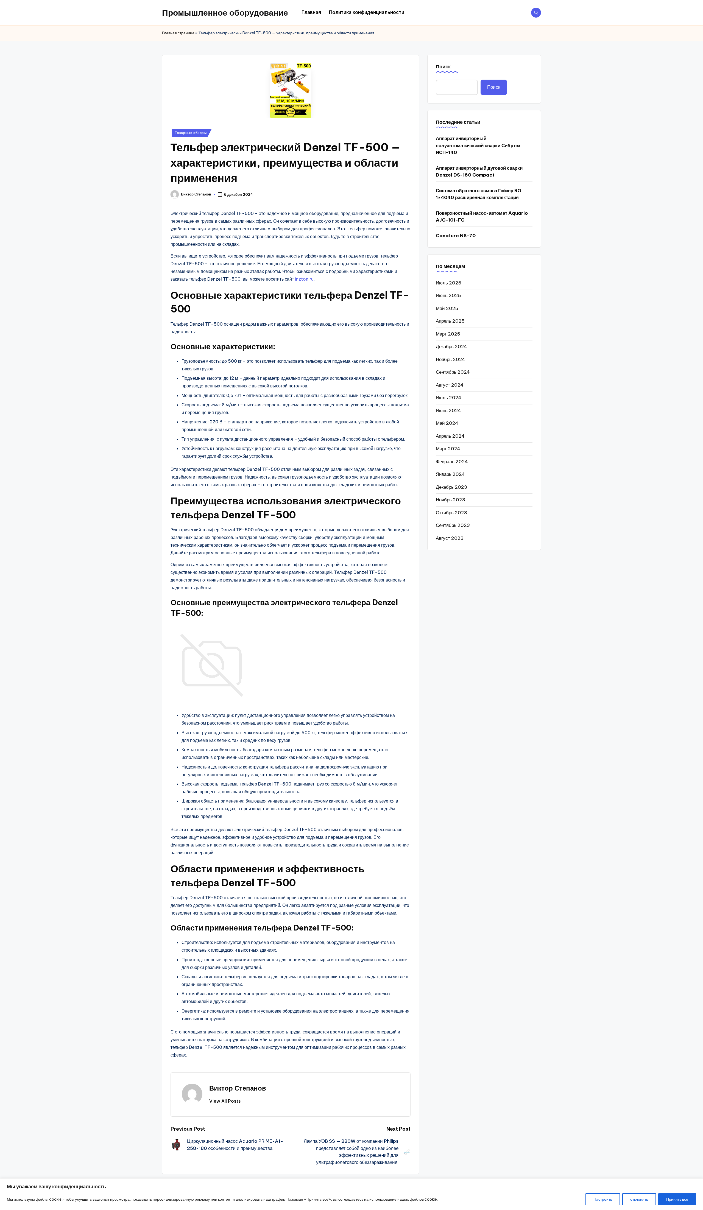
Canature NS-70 (456, 236)
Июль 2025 (448, 283)
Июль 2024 (448, 398)
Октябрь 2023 (451, 512)
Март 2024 (448, 449)
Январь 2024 (450, 474)
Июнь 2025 (448, 295)
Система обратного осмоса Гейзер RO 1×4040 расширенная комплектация (478, 194)
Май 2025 (447, 308)
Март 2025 (448, 334)
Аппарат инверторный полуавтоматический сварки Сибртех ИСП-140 (478, 145)
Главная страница (178, 32)
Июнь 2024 (448, 410)
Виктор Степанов (237, 1088)
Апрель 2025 (450, 321)
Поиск (443, 66)
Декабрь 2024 (451, 346)
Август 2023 (450, 538)
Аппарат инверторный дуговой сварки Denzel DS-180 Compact (479, 171)
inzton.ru (304, 279)
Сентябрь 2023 (453, 525)
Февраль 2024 (452, 461)
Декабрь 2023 (451, 487)
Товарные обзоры (191, 133)
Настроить (602, 1199)
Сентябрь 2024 (453, 372)
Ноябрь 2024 (450, 359)
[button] (225, 1101)
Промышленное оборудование (225, 12)
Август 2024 (450, 385)
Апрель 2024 (450, 436)
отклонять (639, 1199)
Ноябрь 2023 (450, 500)
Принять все (677, 1199)
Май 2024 (447, 423)
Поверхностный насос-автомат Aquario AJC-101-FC (482, 216)
